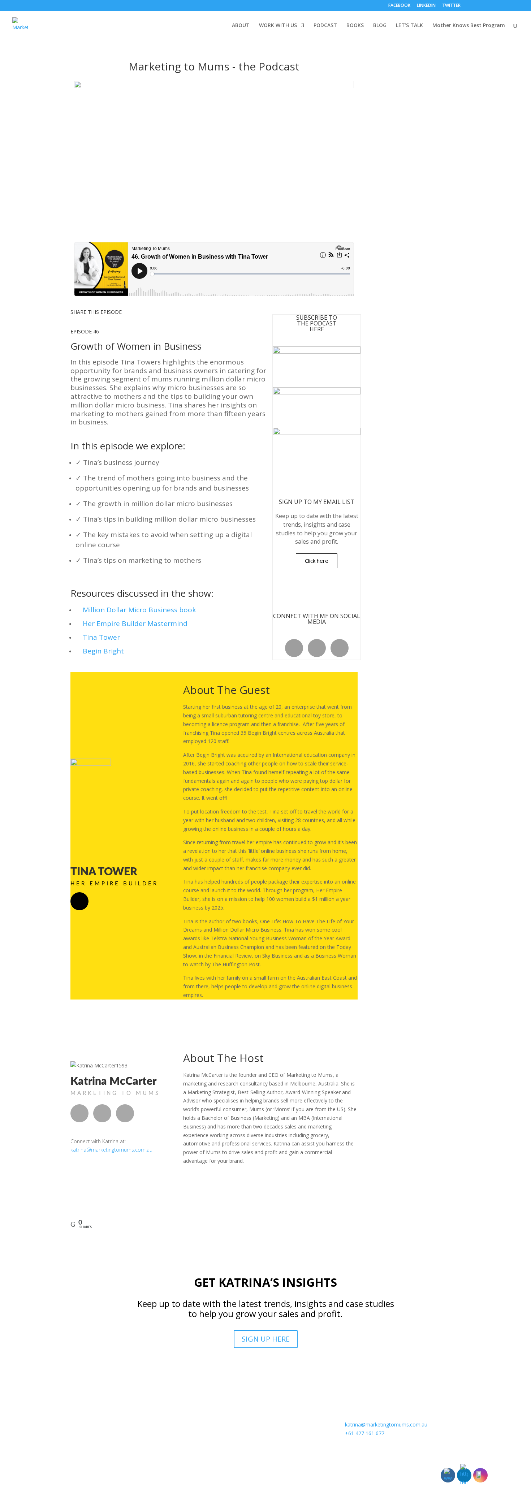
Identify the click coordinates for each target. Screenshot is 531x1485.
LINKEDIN (426, 5)
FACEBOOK (399, 5)
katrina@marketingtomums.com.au (111, 1149)
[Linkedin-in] (317, 648)
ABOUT (241, 26)
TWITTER (451, 5)
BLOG (380, 26)
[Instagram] (340, 648)
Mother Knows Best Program (468, 26)
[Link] (79, 901)
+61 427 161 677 (364, 1433)
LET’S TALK (409, 26)
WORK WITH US (278, 26)
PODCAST (325, 26)
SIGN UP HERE (266, 1339)
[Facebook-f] (294, 648)
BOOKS (355, 26)
